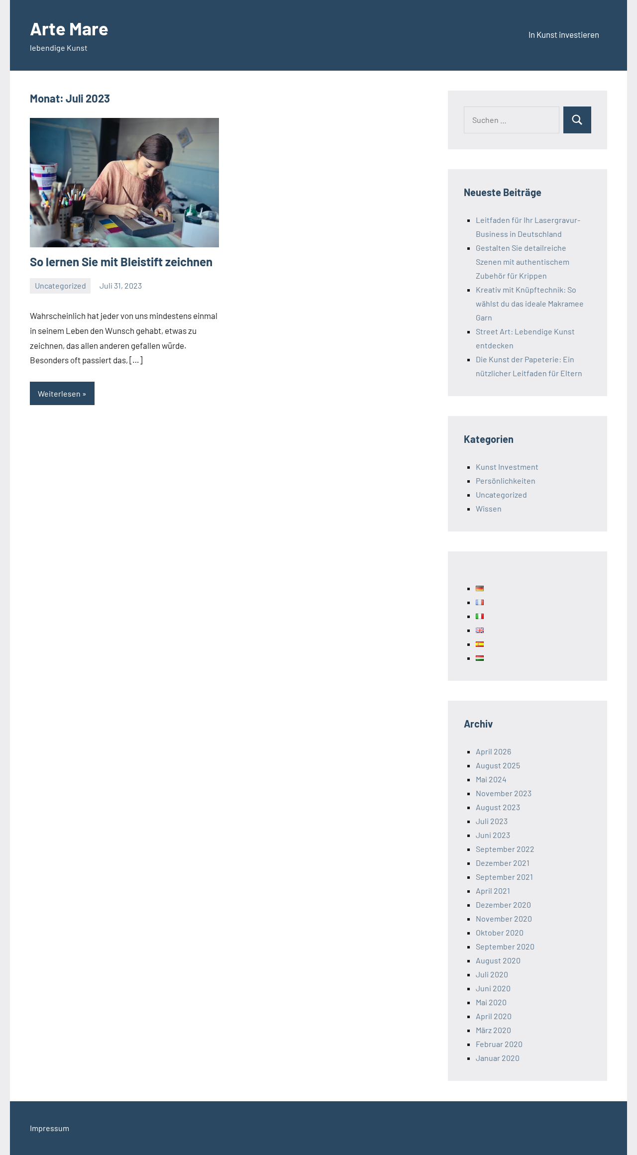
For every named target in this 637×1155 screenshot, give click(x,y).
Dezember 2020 (503, 904)
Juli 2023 (492, 821)
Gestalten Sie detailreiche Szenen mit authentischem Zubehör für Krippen (522, 261)
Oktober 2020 (500, 932)
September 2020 (505, 946)
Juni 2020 (493, 988)
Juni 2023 (493, 835)
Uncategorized (60, 285)
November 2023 (503, 793)
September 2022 (505, 848)
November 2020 (504, 918)
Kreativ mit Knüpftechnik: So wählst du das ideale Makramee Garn (530, 303)
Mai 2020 (491, 1002)
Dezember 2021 (503, 862)
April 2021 (493, 890)
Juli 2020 (492, 974)
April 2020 (494, 1016)
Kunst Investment (507, 466)
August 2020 (498, 960)
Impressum (49, 1128)
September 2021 (504, 876)
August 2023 (498, 807)
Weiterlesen (59, 393)
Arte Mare (69, 28)
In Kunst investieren (564, 34)
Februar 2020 (499, 1044)
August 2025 (498, 765)
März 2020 (493, 1030)
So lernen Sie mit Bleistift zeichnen (121, 261)
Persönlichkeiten (505, 480)
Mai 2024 (491, 779)
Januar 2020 (498, 1057)
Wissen (489, 508)
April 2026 (493, 751)
